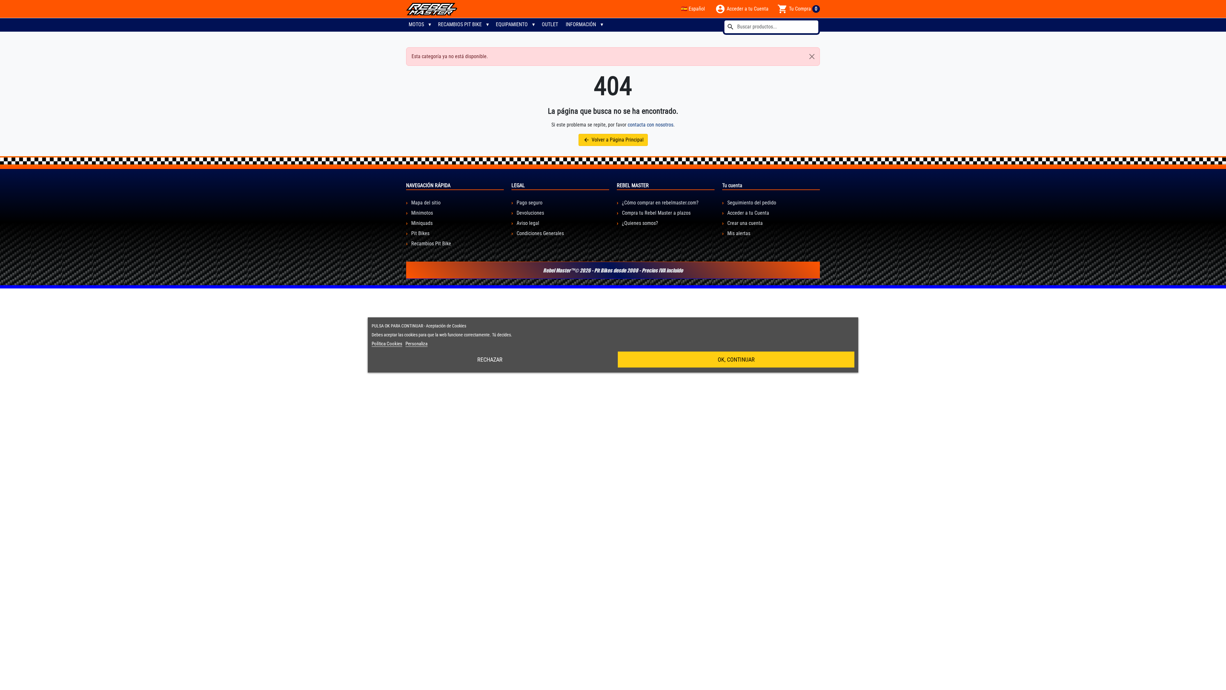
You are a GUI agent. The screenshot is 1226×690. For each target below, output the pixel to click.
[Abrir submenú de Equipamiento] (533, 25)
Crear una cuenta (744, 223)
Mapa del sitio (425, 203)
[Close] (812, 56)
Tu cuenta (732, 185)
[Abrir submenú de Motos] (430, 25)
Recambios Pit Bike (460, 24)
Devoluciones (529, 213)
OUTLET (550, 24)
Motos (416, 24)
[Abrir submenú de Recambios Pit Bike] (487, 25)
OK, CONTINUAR (736, 359)
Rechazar (490, 359)
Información (581, 24)
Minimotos (421, 213)
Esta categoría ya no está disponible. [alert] (450, 56)
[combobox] (771, 27)
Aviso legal (527, 223)
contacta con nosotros (650, 125)
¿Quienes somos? (639, 223)
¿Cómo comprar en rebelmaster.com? (660, 203)
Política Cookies (387, 344)
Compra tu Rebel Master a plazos (656, 213)
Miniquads (421, 223)
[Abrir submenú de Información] (602, 25)
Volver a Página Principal (613, 140)
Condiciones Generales (539, 233)
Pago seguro (528, 203)
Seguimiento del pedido (751, 203)
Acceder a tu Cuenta (747, 213)
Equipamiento (512, 24)
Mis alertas (738, 233)
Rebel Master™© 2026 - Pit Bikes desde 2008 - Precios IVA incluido (613, 270)
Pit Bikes (419, 233)
